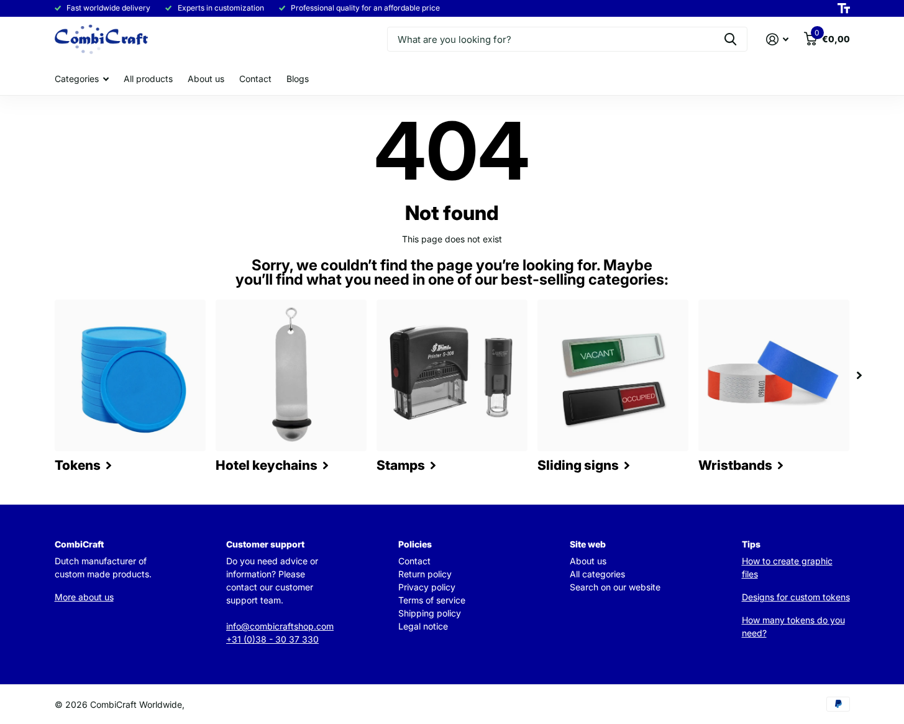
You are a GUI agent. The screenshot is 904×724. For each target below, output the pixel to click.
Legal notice (423, 626)
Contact (255, 78)
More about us (84, 597)
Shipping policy (429, 613)
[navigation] (859, 375)
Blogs (297, 78)
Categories (77, 78)
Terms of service (431, 600)
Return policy (425, 574)
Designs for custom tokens (796, 597)
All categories (597, 574)
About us (206, 78)
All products (148, 78)
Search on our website (615, 587)
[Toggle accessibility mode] (844, 8)
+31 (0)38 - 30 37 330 (272, 639)
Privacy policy (426, 587)
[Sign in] (777, 39)
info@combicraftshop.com (280, 626)
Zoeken (730, 39)
